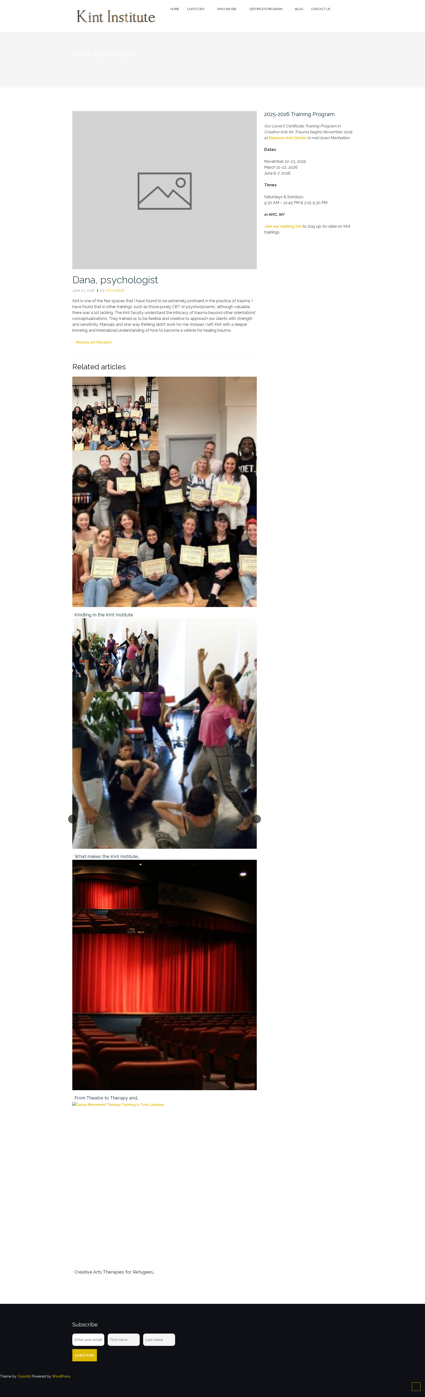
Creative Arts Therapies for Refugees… (115, 1272)
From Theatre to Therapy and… (107, 1097)
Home (174, 9)
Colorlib (24, 1376)
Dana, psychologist (115, 279)
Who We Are (226, 9)
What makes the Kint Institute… (107, 856)
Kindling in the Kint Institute (104, 614)
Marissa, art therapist (94, 342)
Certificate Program (265, 9)
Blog (299, 9)
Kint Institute (115, 290)
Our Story (195, 9)
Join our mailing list (283, 226)
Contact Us (320, 9)
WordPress (61, 1376)
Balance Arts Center (288, 137)
